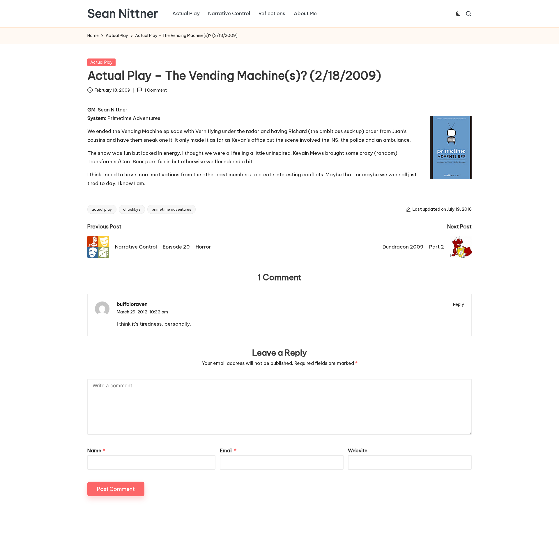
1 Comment (155, 90)
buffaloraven (132, 304)
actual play (102, 209)
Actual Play (101, 62)
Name (96, 450)
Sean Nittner (122, 13)
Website (357, 450)
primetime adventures (171, 209)
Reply (458, 304)
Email (228, 450)
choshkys (132, 209)
